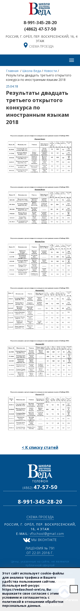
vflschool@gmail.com (47, 533)
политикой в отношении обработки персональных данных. (32, 603)
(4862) (40, 29)
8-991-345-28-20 (40, 22)
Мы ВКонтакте (43, 540)
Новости (50, 71)
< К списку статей (40, 447)
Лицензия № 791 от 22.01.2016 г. (40, 550)
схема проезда (41, 46)
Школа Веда (31, 71)
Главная (12, 71)
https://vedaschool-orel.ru (23, 589)
